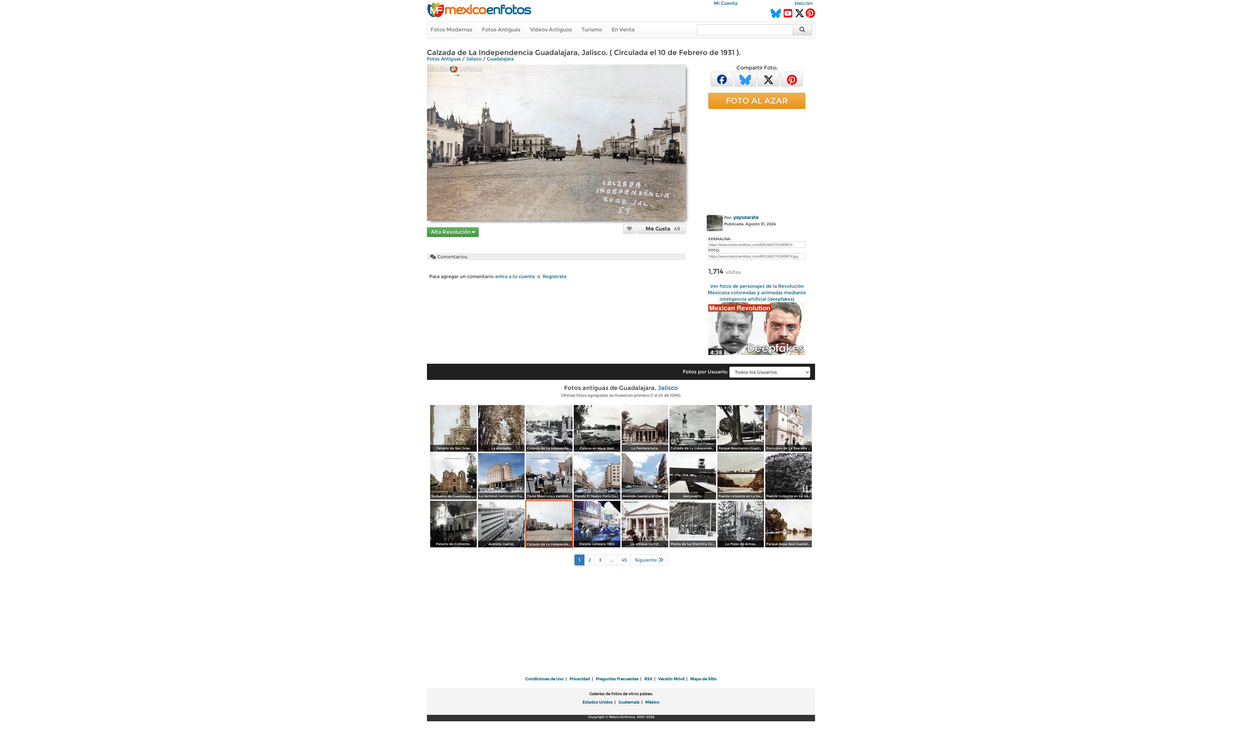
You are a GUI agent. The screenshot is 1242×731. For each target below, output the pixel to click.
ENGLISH (803, 3)
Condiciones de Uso (544, 678)
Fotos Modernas (451, 30)
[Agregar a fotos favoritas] (629, 228)
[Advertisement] (757, 160)
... (612, 560)
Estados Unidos (598, 702)
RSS (648, 678)
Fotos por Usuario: (705, 372)
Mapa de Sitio (703, 678)
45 (624, 560)
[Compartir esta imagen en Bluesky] (745, 79)
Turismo (592, 30)
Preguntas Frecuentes (617, 678)
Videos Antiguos (551, 30)
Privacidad (580, 678)
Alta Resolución (451, 232)
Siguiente (646, 560)
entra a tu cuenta (515, 276)
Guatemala (628, 702)
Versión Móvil (671, 678)
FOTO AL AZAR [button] (757, 100)
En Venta (623, 30)
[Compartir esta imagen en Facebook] (722, 79)
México (652, 702)
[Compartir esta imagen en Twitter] (768, 79)
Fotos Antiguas (501, 30)
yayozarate (746, 217)
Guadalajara (500, 59)
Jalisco (474, 59)
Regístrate (555, 276)
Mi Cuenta (725, 3)
